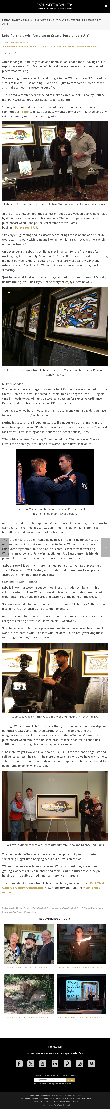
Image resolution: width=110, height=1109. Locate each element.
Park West (36, 908)
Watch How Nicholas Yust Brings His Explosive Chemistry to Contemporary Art (82, 967)
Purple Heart (96, 908)
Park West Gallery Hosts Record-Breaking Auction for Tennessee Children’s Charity (82, 1017)
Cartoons (6, 908)
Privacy (76, 1101)
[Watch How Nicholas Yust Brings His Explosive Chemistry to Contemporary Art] (81, 944)
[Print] (16, 53)
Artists (40, 8)
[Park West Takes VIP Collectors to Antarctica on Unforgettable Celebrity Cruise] (29, 944)
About (35, 1101)
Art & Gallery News (14, 46)
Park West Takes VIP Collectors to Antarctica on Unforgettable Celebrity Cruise (30, 967)
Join (70, 1080)
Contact (48, 1101)
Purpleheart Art (26, 227)
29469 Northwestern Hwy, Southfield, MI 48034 (73, 1098)
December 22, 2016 (19, 42)
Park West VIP (65, 908)
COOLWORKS (45, 1095)
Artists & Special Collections (47, 46)
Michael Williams (24, 908)
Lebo (64, 46)
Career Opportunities (62, 1101)
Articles (28, 46)
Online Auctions (65, 8)
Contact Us (51, 8)
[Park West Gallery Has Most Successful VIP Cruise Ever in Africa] (29, 994)
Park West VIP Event (81, 908)
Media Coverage (76, 46)
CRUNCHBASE (57, 1095)
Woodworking (30, 912)
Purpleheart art (9, 912)
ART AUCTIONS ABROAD (72, 1095)
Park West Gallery (50, 908)
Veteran (19, 912)
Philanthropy (91, 46)
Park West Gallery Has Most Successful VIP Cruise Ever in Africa (30, 1017)
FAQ (41, 1101)
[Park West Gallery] (55, 6)
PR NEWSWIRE (34, 1095)
